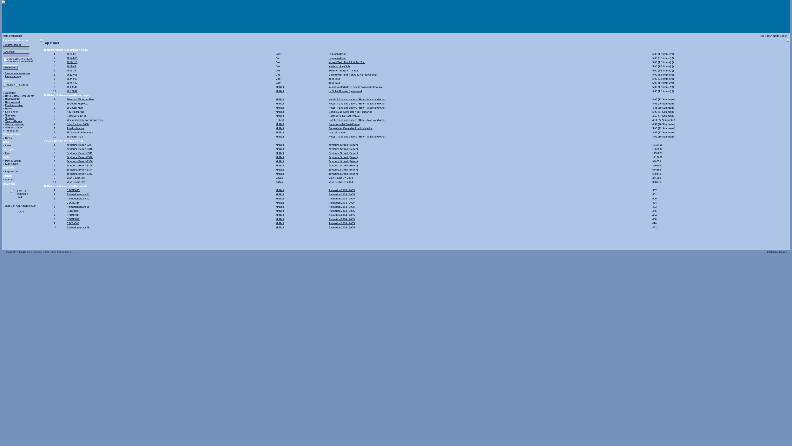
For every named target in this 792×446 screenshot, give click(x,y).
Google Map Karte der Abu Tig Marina (350, 111)
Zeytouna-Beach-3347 (80, 145)
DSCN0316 (73, 202)
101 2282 (72, 91)
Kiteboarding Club (339, 66)
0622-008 (72, 74)
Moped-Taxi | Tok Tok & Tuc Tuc (347, 62)
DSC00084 (73, 223)
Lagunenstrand (337, 54)
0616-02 (71, 54)
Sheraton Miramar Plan (80, 99)
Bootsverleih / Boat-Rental (344, 116)
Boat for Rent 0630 (78, 124)
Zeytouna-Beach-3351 (80, 173)
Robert (280, 120)
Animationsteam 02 (78, 198)
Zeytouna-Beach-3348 (80, 149)
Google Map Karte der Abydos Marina (350, 128)
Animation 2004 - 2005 (342, 190)
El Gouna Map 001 (77, 103)
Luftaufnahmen (337, 132)
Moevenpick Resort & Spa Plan (85, 120)
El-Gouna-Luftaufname (80, 132)
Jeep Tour (334, 78)
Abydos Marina (75, 128)
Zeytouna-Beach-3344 (80, 169)
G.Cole (280, 178)
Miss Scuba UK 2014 (341, 178)
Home (6, 35)
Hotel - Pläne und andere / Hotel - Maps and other (357, 99)
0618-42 (71, 66)
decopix (783, 252)
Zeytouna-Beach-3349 (80, 153)
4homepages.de (65, 252)
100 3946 (72, 87)
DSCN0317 (73, 215)
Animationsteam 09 (78, 227)
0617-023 (72, 58)
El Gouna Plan (75, 136)
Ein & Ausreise (14, 105)
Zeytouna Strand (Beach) (343, 145)
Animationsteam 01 (78, 194)
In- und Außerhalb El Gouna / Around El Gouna (355, 87)
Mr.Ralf (280, 87)
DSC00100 (73, 211)
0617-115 (72, 62)
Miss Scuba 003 (76, 178)
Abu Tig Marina (75, 111)
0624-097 (72, 78)
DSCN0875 (73, 190)
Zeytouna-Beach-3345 (80, 165)
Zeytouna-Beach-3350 (80, 161)
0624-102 (72, 83)
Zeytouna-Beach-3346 (80, 157)
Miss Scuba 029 (76, 182)
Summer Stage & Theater (343, 70)
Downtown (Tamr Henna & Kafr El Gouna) (353, 74)
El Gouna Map (75, 107)
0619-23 (71, 70)
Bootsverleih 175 (77, 116)
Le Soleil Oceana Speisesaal (345, 91)
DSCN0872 (73, 219)
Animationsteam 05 (78, 206)
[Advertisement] (415, 238)
